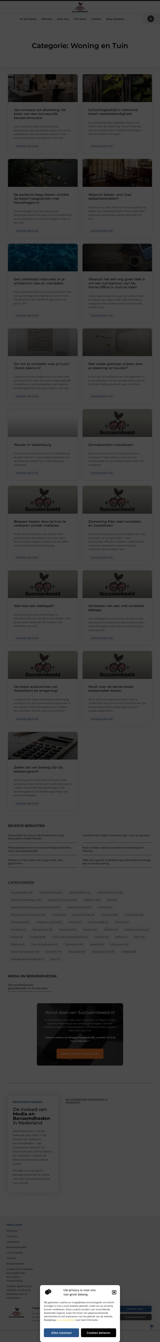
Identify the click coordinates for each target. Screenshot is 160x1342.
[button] (114, 1292)
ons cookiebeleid (65, 1319)
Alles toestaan (61, 1333)
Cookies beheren (98, 1333)
